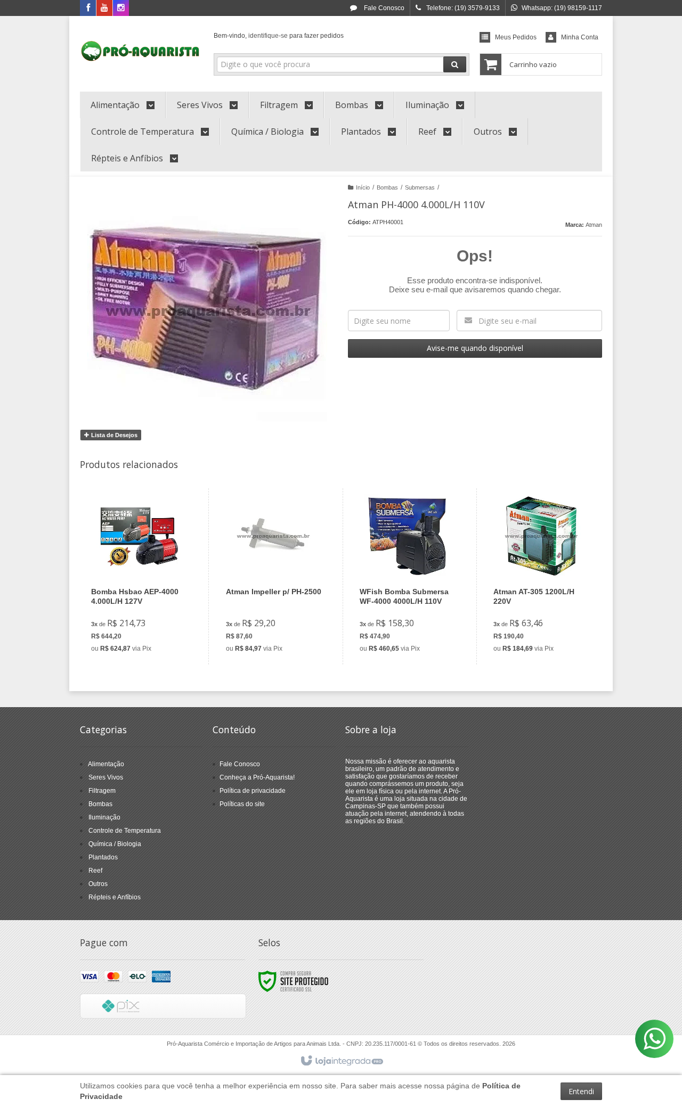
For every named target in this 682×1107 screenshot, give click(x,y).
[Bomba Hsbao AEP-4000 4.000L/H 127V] (139, 576)
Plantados (103, 857)
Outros (98, 884)
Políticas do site (242, 804)
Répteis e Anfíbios (114, 897)
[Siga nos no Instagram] (121, 8)
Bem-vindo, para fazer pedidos (279, 35)
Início (363, 187)
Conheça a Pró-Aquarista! (257, 777)
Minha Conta (579, 37)
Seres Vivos (105, 777)
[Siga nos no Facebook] (88, 8)
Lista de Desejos (113, 435)
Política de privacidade (253, 790)
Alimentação (106, 764)
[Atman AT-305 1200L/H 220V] (541, 576)
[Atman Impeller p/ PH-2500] (273, 576)
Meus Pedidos (516, 37)
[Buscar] (454, 64)
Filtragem (102, 790)
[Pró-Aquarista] (140, 51)
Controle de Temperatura (124, 830)
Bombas (387, 187)
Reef (95, 870)
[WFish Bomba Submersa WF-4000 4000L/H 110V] (407, 576)
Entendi (581, 1091)
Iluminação (104, 817)
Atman (594, 225)
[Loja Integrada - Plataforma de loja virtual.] (341, 1061)
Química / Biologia (114, 844)
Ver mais (145, 615)
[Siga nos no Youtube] (104, 8)
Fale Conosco (383, 8)
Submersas (420, 187)
